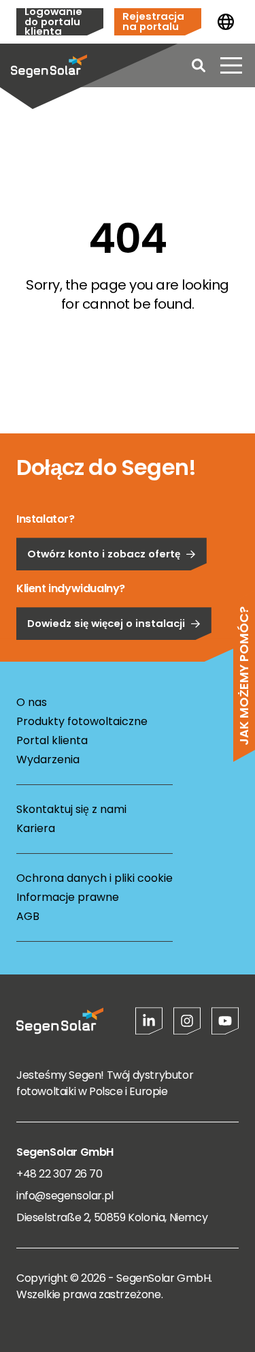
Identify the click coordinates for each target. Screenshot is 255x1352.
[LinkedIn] (149, 1020)
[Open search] (198, 65)
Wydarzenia (48, 759)
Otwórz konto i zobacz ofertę (103, 554)
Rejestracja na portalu (153, 21)
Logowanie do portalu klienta (53, 21)
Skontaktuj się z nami (71, 809)
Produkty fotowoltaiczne (82, 721)
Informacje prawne (67, 897)
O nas (31, 702)
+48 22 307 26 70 (59, 1174)
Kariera (35, 828)
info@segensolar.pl (65, 1195)
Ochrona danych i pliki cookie (94, 878)
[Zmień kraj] (225, 21)
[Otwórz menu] (231, 65)
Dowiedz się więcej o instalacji (106, 623)
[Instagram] (187, 1020)
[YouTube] (225, 1020)
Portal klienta (52, 740)
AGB (27, 916)
